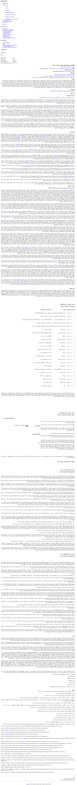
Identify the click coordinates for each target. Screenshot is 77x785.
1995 (74, 136)
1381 (35, 204)
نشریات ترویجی (6, 35)
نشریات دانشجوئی (6, 36)
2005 (55, 113)
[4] (19, 144)
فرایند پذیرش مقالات (9, 16)
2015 (26, 160)
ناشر (4, 4)
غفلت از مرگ (66, 90)
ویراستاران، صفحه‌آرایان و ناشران (9, 47)
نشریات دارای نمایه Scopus (8, 29)
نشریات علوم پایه (6, 33)
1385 (8, 121)
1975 (48, 110)
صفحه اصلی (5, 3)
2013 (14, 138)
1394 (65, 171)
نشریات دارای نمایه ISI (7, 30)
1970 (51, 101)
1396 (19, 253)
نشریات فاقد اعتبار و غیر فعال (9, 37)
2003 (29, 137)
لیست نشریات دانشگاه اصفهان (11, 18)
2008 (26, 248)
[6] (59, 156)
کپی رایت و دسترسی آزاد (10, 14)
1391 (60, 103)
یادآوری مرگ (72, 90)
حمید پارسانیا (57, 74)
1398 (66, 176)
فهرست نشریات (6, 20)
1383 (5, 239)
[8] (74, 686)
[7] (28, 160)
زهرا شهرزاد (63, 74)
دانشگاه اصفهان (6, 42)
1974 (10, 221)
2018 (57, 156)
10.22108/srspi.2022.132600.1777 (59, 71)
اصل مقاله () (44, 68)
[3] (16, 138)
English (4, 24)
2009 (50, 135)
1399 (13, 284)
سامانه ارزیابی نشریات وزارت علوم (10, 44)
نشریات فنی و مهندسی (7, 34)
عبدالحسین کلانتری (71, 74)
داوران (6, 7)
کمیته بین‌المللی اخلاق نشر (8, 46)
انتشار (6, 5)
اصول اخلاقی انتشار (9, 12)
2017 (7, 135)
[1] (74, 671)
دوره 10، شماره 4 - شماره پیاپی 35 (64, 68)
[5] (32, 149)
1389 (28, 191)
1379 (6, 672)
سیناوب (27, 783)
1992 (18, 109)
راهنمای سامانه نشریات (7, 21)
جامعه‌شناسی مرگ (59, 90)
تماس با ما (5, 22)
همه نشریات (5, 28)
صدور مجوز (7, 10)
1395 (66, 179)
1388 (18, 280)
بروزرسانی (3, 52)
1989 (16, 136)
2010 (44, 136)
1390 (5, 291)
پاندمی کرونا (52, 90)
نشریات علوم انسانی (7, 32)
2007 (74, 135)
